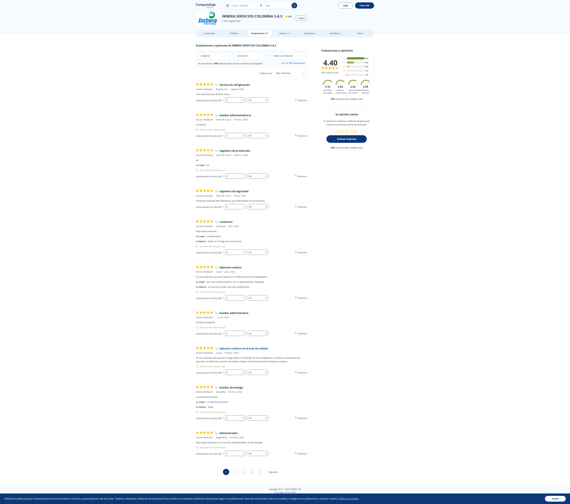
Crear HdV (364, 5)
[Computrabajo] (206, 5)
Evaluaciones (259, 33)
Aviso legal (279, 492)
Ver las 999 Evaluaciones (293, 63)
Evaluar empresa (346, 139)
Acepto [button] (555, 498)
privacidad (291, 492)
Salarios (285, 33)
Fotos (360, 33)
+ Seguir (301, 18)
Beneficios (335, 33)
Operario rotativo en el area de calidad (243, 348)
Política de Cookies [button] (349, 498)
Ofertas (234, 33)
